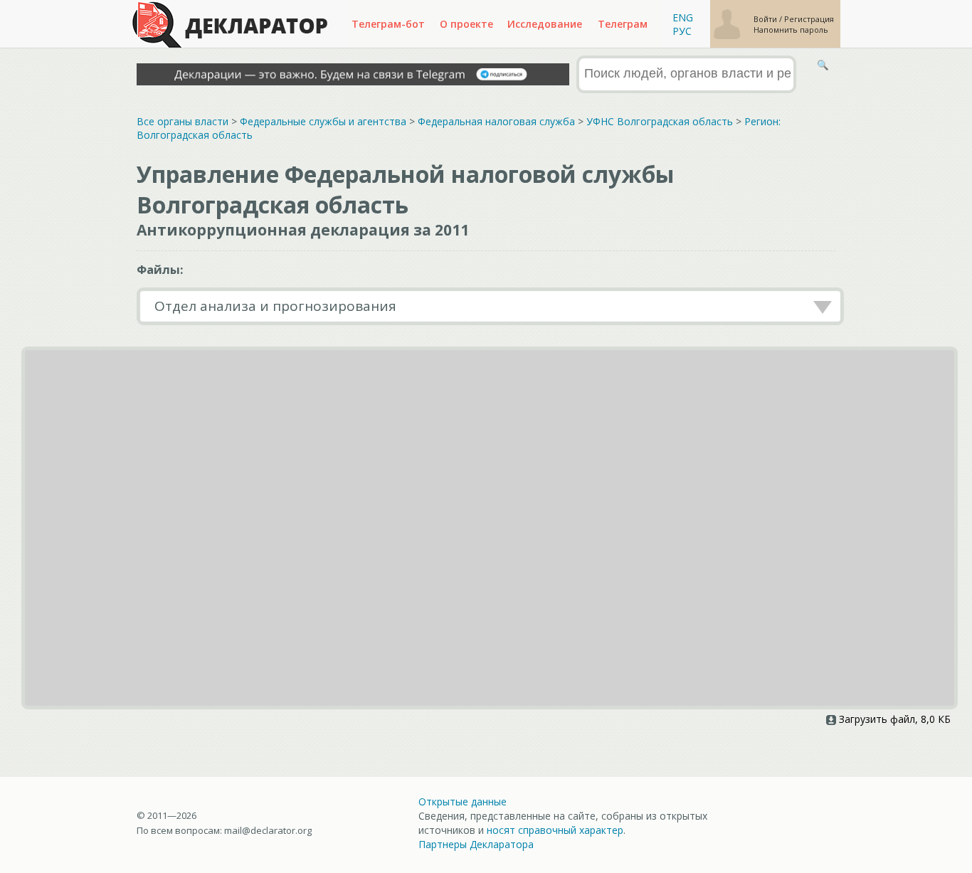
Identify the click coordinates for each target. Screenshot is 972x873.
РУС (682, 31)
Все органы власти (182, 121)
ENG (682, 17)
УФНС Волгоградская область (659, 121)
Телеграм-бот (388, 24)
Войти (766, 19)
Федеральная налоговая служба (496, 121)
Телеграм (623, 24)
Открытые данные (462, 801)
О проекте (466, 24)
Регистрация (809, 19)
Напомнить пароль (791, 29)
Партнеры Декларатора (476, 844)
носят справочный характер (555, 830)
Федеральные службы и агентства (323, 121)
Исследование (544, 24)
